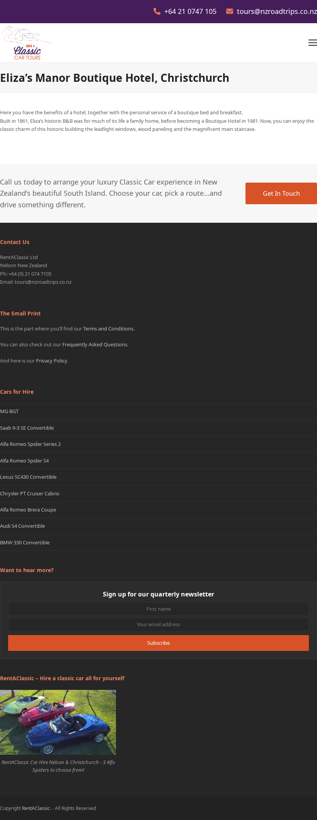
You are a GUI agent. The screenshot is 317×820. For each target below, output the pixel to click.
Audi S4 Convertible (22, 525)
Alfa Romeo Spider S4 (24, 460)
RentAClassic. (36, 808)
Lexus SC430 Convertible (28, 476)
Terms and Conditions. (109, 328)
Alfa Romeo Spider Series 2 (30, 443)
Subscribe (158, 642)
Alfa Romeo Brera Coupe (28, 509)
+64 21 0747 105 (191, 11)
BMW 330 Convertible (24, 542)
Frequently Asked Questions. (95, 344)
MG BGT (9, 411)
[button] (312, 42)
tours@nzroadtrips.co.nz (277, 11)
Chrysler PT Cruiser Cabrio (30, 493)
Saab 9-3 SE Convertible (27, 427)
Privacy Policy (51, 360)
